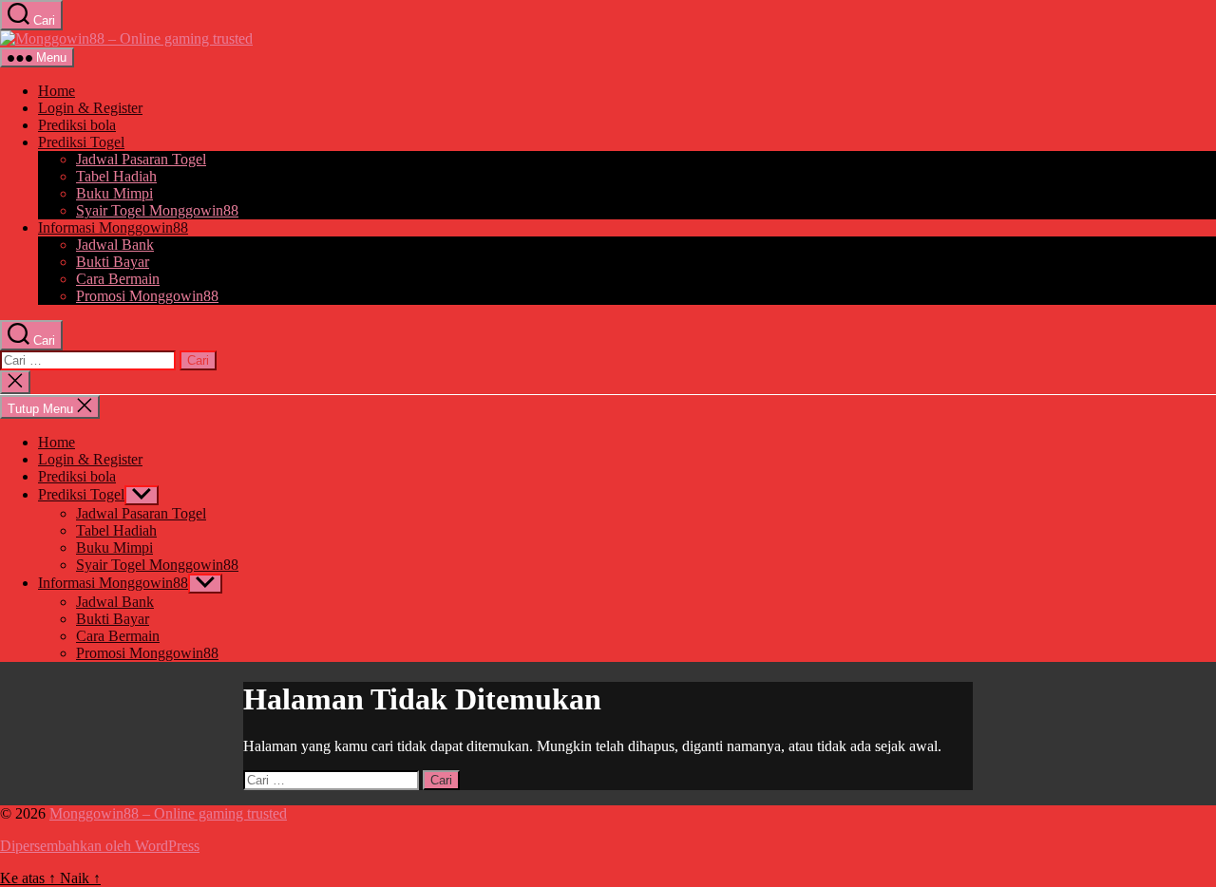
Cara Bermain (118, 279)
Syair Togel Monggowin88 (157, 210)
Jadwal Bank (115, 244)
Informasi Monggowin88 (113, 227)
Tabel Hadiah (116, 176)
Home (56, 91)
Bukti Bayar (112, 262)
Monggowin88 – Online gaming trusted (168, 813)
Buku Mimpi (114, 193)
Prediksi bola (77, 125)
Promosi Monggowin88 (147, 296)
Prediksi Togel (81, 142)
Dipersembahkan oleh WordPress (100, 846)
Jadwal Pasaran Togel (141, 159)
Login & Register (90, 108)
